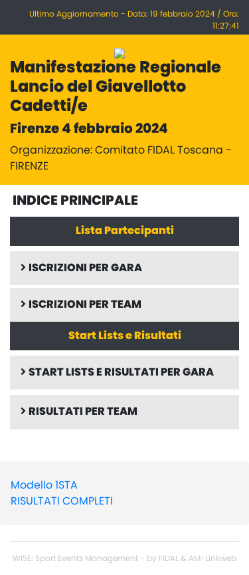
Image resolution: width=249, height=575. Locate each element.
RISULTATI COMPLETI (62, 501)
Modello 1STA (44, 485)
